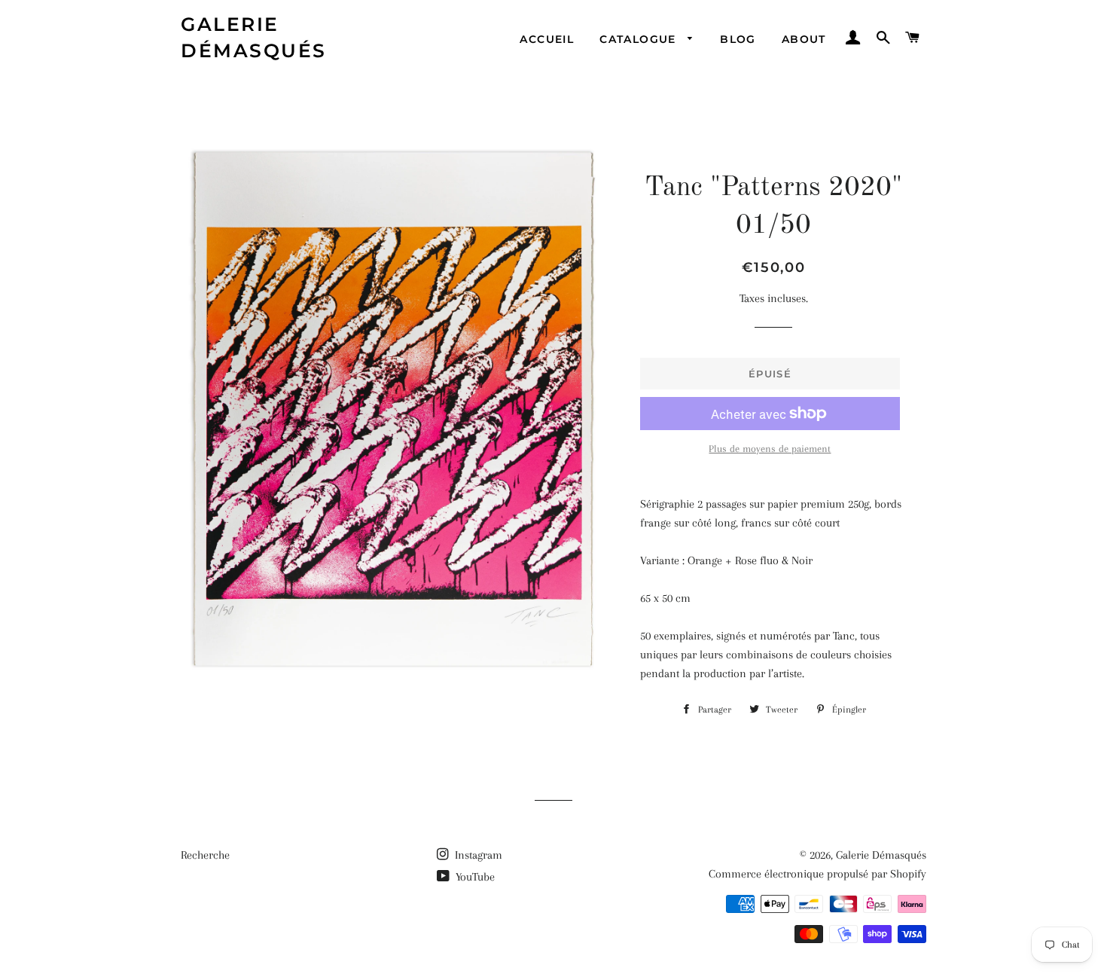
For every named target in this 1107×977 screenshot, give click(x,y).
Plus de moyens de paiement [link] (770, 448)
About (804, 39)
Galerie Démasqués (254, 37)
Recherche (205, 855)
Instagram (477, 855)
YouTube (474, 877)
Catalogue (639, 39)
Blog (738, 39)
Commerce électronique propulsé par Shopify (817, 874)
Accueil (547, 39)
